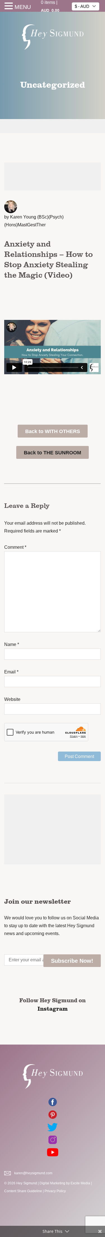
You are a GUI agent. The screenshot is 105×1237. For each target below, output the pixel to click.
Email (11, 671)
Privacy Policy (55, 1191)
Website (12, 699)
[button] (9, 6)
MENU (23, 7)
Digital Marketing (52, 1183)
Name (11, 644)
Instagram (53, 1008)
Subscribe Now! (72, 961)
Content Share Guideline (23, 1191)
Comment (15, 547)
